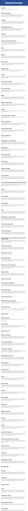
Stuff (4, 1)
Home (2, 1)
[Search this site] (26, 1)
